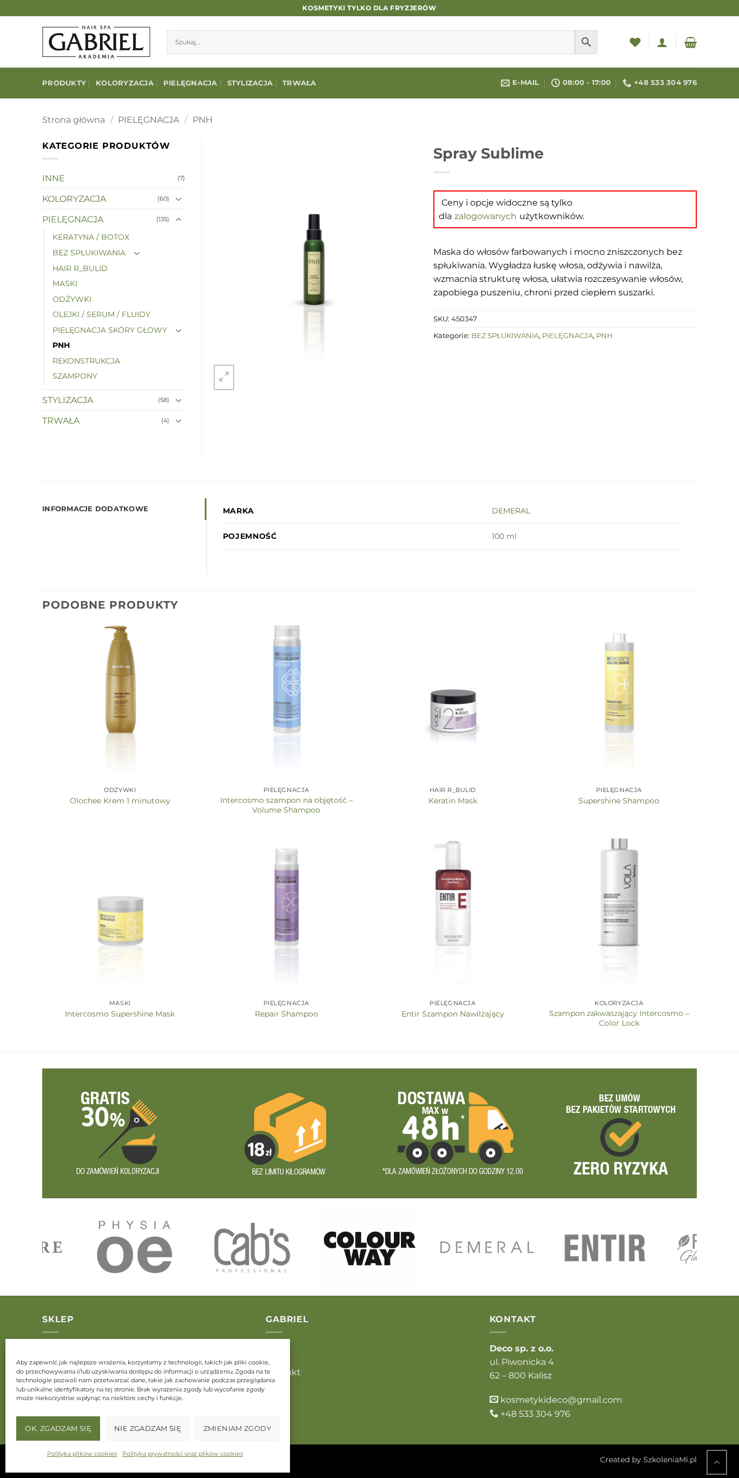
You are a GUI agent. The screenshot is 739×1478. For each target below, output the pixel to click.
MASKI (64, 283)
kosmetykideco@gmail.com (561, 1400)
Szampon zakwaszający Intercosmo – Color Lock (619, 1018)
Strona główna (73, 120)
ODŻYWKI (71, 299)
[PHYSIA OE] (134, 1247)
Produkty (64, 83)
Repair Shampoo (286, 1014)
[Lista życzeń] (635, 42)
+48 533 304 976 (535, 1414)
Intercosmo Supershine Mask (120, 1014)
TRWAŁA (299, 83)
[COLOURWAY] (369, 1247)
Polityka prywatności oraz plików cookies (182, 1453)
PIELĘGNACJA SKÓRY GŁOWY (109, 330)
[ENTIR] (604, 1247)
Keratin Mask (452, 801)
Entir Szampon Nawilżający (452, 1014)
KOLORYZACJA (125, 83)
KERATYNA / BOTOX (90, 237)
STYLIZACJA (250, 83)
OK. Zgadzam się (58, 1428)
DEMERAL (511, 511)
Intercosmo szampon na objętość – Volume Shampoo (286, 805)
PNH (203, 120)
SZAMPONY (74, 376)
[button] (662, 42)
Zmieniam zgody (237, 1428)
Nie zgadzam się (147, 1428)
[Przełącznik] (178, 199)
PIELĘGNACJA (190, 83)
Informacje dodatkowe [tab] (95, 509)
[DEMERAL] (487, 1247)
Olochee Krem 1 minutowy (120, 801)
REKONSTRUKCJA (86, 361)
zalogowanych (485, 216)
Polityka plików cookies (82, 1453)
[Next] (670, 1247)
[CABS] (252, 1247)
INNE (53, 178)
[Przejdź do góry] (717, 1461)
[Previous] (68, 1247)
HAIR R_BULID (80, 268)
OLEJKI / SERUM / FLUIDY (101, 314)
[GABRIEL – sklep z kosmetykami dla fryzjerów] (96, 41)
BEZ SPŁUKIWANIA (505, 336)
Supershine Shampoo (618, 801)
